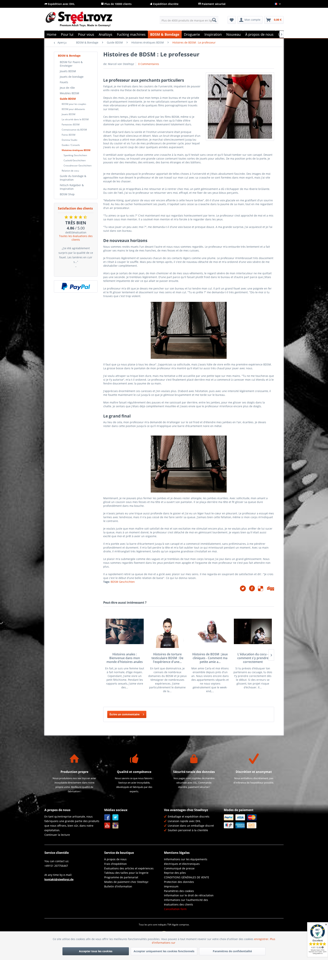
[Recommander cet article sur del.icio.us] (262, 588)
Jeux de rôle (67, 87)
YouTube (107, 825)
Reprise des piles (175, 873)
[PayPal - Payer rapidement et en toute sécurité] (75, 286)
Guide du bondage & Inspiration (73, 177)
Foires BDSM (68, 134)
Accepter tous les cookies (95, 951)
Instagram (115, 825)
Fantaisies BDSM (71, 124)
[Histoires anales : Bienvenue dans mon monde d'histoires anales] (124, 631)
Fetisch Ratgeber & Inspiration (72, 187)
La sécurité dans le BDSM (75, 119)
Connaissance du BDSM (74, 129)
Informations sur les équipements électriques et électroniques (185, 861)
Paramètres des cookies (179, 891)
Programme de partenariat (121, 877)
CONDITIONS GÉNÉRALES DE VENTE (186, 877)
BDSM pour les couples (74, 104)
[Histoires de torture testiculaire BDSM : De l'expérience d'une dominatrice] (167, 631)
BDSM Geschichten (123, 582)
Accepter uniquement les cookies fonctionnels (164, 951)
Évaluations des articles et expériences (129, 868)
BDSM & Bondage (69, 55)
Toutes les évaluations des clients (76, 237)
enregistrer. (262, 939)
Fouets (64, 82)
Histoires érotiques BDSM (76, 150)
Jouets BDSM (68, 71)
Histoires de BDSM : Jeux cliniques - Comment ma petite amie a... (210, 658)
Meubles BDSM (69, 93)
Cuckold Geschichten (75, 160)
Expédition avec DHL (61, 4)
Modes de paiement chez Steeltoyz (126, 882)
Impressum (171, 886)
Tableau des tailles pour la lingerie (126, 873)
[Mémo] (232, 20)
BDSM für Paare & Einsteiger (71, 63)
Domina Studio (69, 140)
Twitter (115, 817)
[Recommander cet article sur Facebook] (253, 588)
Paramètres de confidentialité (232, 951)
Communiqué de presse (179, 868)
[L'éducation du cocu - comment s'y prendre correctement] (252, 631)
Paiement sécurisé (213, 4)
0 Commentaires (148, 64)
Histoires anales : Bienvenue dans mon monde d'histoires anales (124, 658)
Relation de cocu (70, 170)
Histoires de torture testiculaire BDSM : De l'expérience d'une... (167, 658)
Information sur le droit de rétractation (189, 895)
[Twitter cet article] (244, 588)
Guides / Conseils (71, 145)
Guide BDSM (68, 98)
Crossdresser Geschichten (77, 165)
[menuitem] (189, 20)
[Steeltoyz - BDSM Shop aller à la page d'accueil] (85, 20)
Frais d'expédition (115, 864)
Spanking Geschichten (75, 155)
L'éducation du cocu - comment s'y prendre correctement (252, 658)
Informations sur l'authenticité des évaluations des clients (186, 902)
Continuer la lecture (57, 835)
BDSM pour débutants (73, 109)
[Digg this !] (270, 588)
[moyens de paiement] (253, 821)
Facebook (107, 817)
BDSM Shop (67, 194)
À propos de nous (115, 859)
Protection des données (179, 882)
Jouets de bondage (72, 76)
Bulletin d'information (118, 886)
